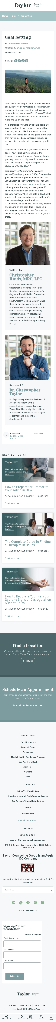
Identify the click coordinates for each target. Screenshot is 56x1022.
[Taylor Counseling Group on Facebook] (28, 902)
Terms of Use (39, 1005)
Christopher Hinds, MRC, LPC (25, 277)
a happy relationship (31, 184)
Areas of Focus (28, 747)
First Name (8, 949)
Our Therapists (28, 742)
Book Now (30, 1019)
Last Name (8, 960)
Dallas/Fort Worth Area (28, 791)
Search (50, 890)
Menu (51, 1019)
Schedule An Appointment (25, 705)
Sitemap (12, 1005)
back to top (27, 911)
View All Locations (26, 820)
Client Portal (6, 1019)
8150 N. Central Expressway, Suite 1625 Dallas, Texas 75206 (28, 846)
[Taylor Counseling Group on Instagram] (35, 902)
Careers (28, 772)
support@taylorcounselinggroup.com (28, 840)
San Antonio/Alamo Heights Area (28, 801)
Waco (28, 807)
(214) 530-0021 (28, 835)
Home (5, 16)
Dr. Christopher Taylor (28, 48)
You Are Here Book (28, 762)
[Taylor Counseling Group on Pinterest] (42, 902)
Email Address (11, 938)
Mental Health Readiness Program (28, 757)
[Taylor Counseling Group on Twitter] (20, 902)
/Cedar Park (28, 813)
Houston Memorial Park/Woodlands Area (28, 796)
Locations (21, 1019)
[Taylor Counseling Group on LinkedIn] (13, 902)
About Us (28, 767)
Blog (14, 16)
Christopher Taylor (17, 44)
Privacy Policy (25, 1005)
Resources (28, 752)
